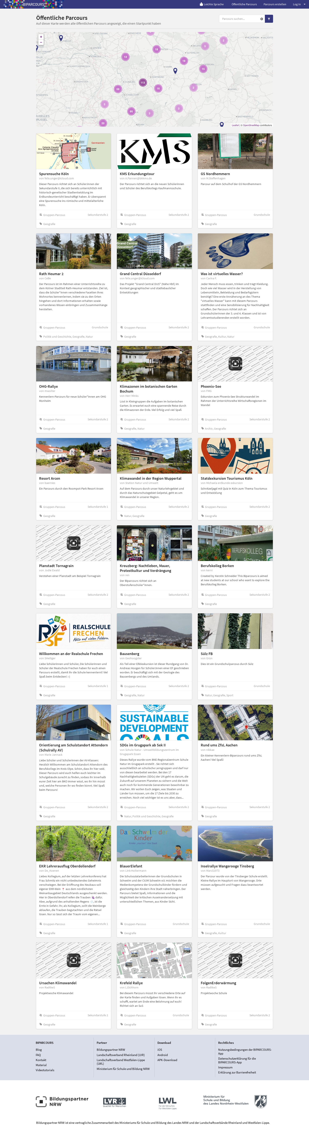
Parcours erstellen (275, 4)
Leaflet (235, 125)
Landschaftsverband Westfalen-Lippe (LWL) (121, 1062)
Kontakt (41, 1060)
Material (41, 1065)
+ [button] (41, 37)
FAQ (38, 1055)
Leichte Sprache (214, 4)
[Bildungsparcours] (33, 4)
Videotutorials (45, 1070)
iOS (159, 1050)
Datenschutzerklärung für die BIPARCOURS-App (237, 1060)
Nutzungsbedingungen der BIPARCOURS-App (245, 1051)
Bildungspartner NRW (111, 1050)
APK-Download (167, 1060)
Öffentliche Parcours (244, 4)
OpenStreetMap (251, 125)
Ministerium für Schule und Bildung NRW (123, 1069)
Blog (39, 1050)
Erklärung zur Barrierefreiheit (237, 1072)
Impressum (225, 1067)
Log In (297, 4)
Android (162, 1055)
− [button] (41, 42)
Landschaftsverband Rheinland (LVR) (121, 1055)
